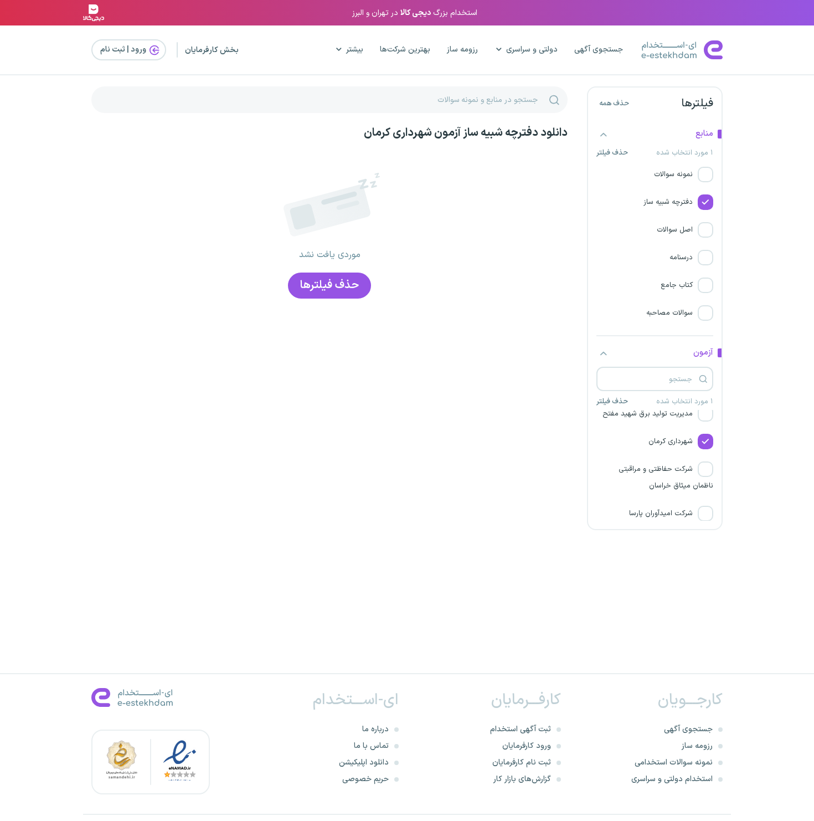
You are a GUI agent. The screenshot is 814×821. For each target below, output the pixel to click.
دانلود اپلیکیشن (364, 762)
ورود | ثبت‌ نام (124, 49)
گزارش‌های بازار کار (522, 779)
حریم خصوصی (365, 779)
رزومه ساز (462, 49)
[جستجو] (554, 100)
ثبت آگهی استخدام (520, 729)
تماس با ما (371, 746)
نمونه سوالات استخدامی (674, 762)
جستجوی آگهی (598, 49)
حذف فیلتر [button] (612, 153)
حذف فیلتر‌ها (329, 285)
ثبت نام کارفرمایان (521, 762)
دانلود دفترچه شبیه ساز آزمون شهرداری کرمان (466, 133)
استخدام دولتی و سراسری (672, 779)
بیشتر (354, 49)
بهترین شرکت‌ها (405, 49)
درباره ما (375, 729)
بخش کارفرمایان (212, 50)
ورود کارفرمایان (526, 746)
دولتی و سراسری (532, 49)
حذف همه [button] (614, 103)
